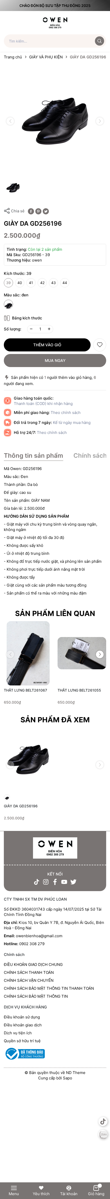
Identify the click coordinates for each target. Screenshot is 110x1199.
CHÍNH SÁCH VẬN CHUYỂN (28, 980)
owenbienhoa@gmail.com (39, 935)
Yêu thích (41, 1193)
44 (64, 282)
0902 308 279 (32, 943)
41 (31, 282)
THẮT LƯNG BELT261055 (79, 690)
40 (19, 282)
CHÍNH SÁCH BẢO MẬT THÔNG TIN (36, 996)
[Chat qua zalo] (102, 1134)
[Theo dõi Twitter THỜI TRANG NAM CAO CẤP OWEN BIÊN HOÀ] (73, 882)
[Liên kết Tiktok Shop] (102, 1121)
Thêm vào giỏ (47, 344)
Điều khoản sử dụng (22, 1017)
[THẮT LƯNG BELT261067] (28, 653)
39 (8, 282)
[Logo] (55, 22)
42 (42, 282)
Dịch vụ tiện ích (18, 1032)
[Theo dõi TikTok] (36, 882)
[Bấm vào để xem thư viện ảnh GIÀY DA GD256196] (55, 121)
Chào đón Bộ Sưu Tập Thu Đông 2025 (55, 5)
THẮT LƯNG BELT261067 (25, 690)
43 (53, 282)
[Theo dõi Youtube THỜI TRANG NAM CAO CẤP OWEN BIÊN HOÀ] (64, 882)
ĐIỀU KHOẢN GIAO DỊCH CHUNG (33, 964)
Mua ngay (55, 360)
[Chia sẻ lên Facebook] (31, 210)
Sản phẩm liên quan (55, 613)
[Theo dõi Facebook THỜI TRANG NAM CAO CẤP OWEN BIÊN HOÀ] (55, 882)
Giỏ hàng (96, 1193)
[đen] (8, 304)
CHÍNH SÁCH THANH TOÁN (29, 972)
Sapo (67, 1078)
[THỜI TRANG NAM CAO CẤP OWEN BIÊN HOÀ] (55, 848)
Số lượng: (12, 329)
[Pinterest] (38, 210)
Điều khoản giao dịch (23, 1025)
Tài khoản (69, 1193)
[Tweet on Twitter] (46, 210)
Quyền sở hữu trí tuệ (22, 1040)
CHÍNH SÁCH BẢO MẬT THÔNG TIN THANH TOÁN (49, 988)
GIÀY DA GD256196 (21, 806)
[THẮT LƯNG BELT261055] (82, 653)
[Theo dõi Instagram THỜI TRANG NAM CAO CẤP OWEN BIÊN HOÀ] (46, 882)
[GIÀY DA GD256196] (28, 759)
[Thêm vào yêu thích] (99, 344)
